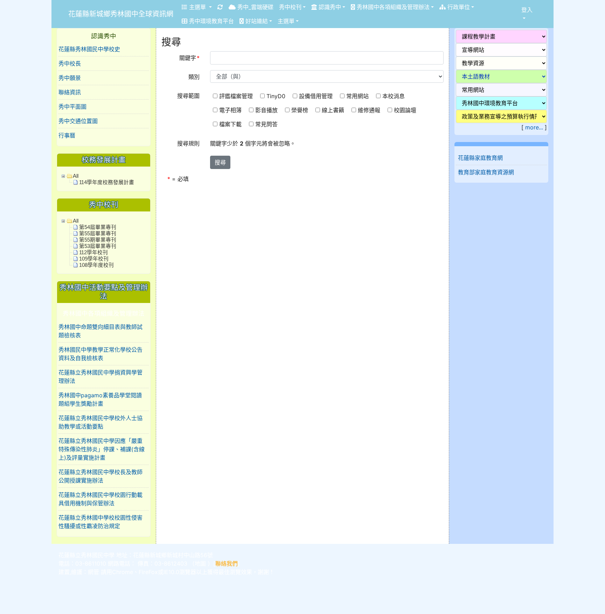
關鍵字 (189, 57)
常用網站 (358, 96)
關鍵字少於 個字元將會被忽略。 (252, 143)
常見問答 (267, 124)
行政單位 (458, 7)
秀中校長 (69, 63)
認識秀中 (329, 7)
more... (534, 127)
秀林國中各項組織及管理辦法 (392, 7)
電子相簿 (231, 110)
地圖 (200, 563)
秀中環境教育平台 (210, 21)
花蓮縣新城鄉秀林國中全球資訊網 (120, 14)
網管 (93, 571)
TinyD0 (276, 96)
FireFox (148, 571)
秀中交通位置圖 (78, 120)
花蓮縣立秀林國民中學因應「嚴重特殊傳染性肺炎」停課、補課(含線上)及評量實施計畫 (101, 449)
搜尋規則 (188, 143)
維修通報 (370, 110)
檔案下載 (231, 124)
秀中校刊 (290, 7)
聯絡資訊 (69, 92)
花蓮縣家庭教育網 (480, 157)
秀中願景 (69, 77)
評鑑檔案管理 (237, 96)
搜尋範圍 (188, 95)
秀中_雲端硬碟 (254, 7)
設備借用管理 (316, 96)
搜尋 (220, 162)
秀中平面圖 (72, 106)
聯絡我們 (226, 563)
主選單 (197, 7)
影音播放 (267, 110)
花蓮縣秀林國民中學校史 (89, 49)
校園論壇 (406, 110)
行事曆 (66, 135)
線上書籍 (334, 110)
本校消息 (394, 96)
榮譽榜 (300, 110)
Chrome (122, 571)
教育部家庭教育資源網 (486, 172)
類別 (194, 76)
